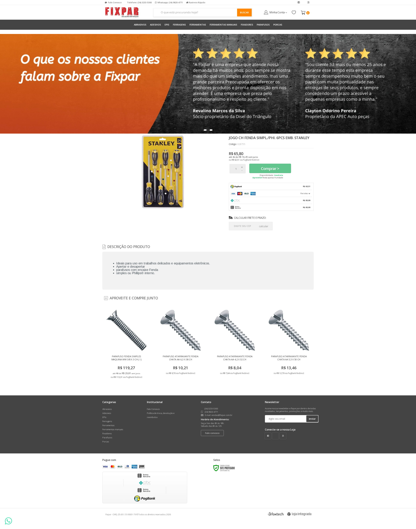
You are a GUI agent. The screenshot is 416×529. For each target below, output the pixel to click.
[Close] (281, 236)
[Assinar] (231, 287)
